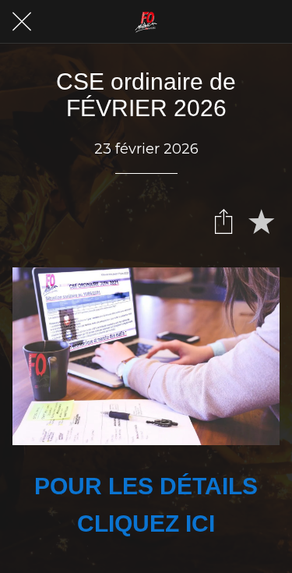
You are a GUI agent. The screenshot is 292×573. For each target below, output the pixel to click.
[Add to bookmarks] (261, 220)
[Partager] (223, 220)
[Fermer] (21, 21)
